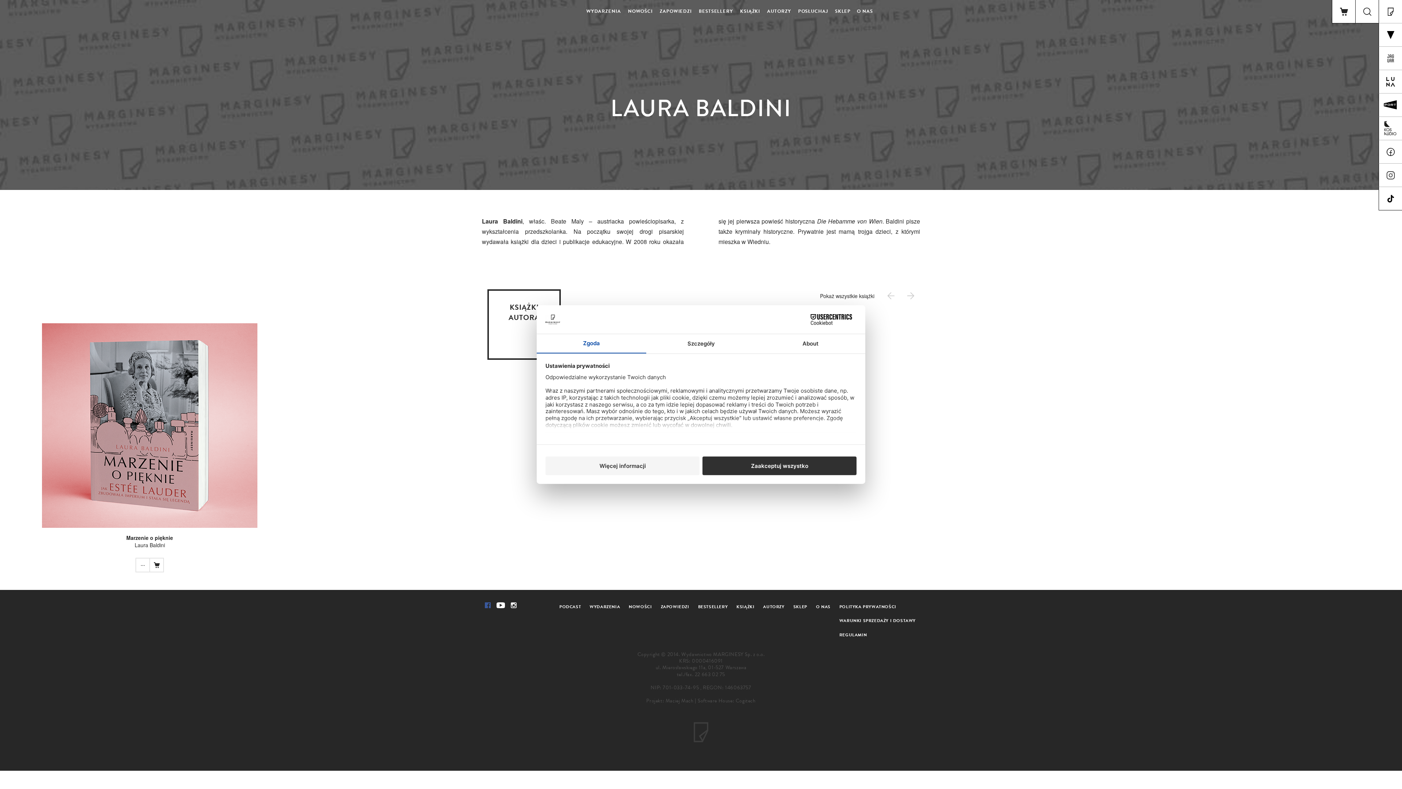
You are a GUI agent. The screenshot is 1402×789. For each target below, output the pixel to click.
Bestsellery (716, 11)
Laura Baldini (150, 545)
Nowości (640, 11)
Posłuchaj (813, 11)
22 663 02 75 (710, 674)
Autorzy (779, 11)
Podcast (570, 606)
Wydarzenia (603, 11)
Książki (750, 11)
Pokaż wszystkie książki (847, 296)
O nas (865, 11)
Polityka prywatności (867, 606)
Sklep (843, 11)
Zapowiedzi (676, 11)
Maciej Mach (680, 701)
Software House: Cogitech (726, 701)
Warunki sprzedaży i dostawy (877, 620)
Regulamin (853, 635)
